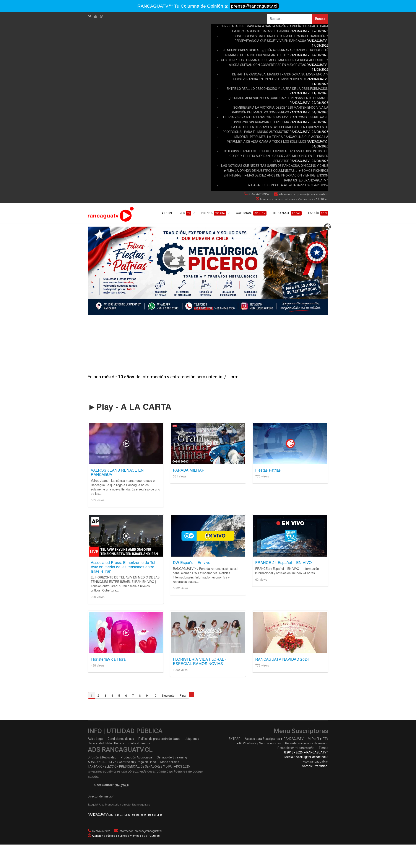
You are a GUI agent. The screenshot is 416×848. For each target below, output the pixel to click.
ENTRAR (234, 738)
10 (154, 695)
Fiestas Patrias (268, 470)
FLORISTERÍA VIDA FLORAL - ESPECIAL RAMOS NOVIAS (199, 661)
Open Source (103, 785)
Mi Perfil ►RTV (318, 738)
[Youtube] (95, 16)
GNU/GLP (122, 785)
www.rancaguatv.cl (315, 761)
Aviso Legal (95, 738)
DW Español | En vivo (191, 562)
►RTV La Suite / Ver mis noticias (258, 743)
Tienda (323, 748)
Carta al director (139, 743)
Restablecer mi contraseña (296, 748)
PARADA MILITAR (189, 470)
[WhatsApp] (101, 16)
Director (93, 796)
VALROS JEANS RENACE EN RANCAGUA (117, 472)
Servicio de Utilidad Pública (106, 743)
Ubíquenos (192, 738)
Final (183, 695)
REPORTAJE (287, 213)
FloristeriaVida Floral (109, 659)
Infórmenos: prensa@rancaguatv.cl (303, 194)
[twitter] (89, 16)
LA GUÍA (317, 213)
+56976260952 (258, 194)
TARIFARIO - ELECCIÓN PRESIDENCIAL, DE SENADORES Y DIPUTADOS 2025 (139, 766)
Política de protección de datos (159, 738)
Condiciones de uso (121, 738)
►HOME (167, 213)
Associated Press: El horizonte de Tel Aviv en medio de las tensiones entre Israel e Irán (123, 567)
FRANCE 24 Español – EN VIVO (283, 562)
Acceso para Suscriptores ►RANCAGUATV (274, 738)
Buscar (320, 19)
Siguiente (168, 695)
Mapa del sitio (169, 762)
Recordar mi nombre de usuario (306, 743)
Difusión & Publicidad (102, 757)
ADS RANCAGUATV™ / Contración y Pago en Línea (122, 762)
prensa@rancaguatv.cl (254, 5)
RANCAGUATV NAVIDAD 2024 (282, 659)
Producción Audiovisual (137, 757)
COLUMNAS (250, 213)
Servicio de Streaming (172, 757)
